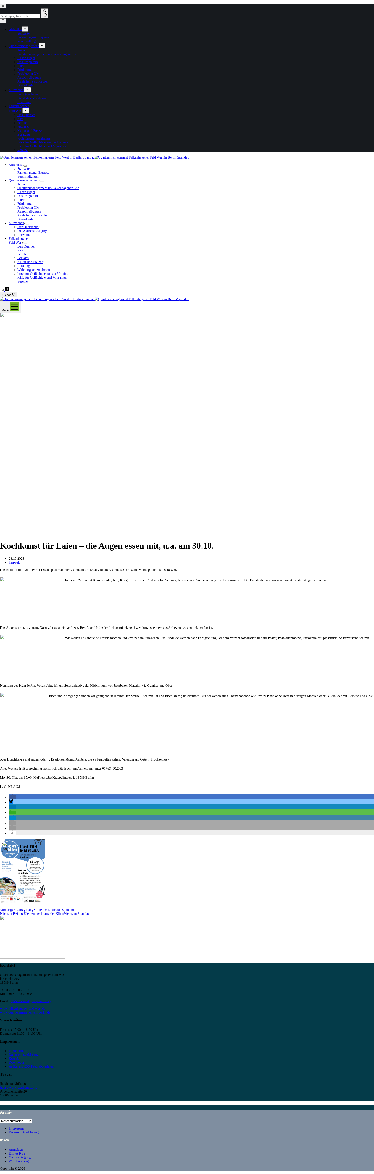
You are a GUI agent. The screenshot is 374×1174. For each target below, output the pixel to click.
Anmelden (16, 1149)
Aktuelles (15, 165)
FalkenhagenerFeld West (19, 240)
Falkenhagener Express (33, 172)
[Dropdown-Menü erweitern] (25, 166)
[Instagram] (7, 290)
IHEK (21, 200)
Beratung (23, 266)
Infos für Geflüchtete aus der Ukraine (42, 273)
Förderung (24, 203)
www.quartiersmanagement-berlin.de (25, 1012)
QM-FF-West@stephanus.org (31, 1001)
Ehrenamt (24, 235)
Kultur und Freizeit (30, 262)
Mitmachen (16, 223)
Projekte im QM (28, 207)
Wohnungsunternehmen (33, 270)
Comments (20, 1157)
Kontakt (14, 1058)
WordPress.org (19, 1161)
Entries (17, 1153)
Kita (20, 250)
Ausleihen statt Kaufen (32, 215)
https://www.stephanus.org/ (18, 1087)
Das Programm (27, 196)
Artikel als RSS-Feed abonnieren (31, 1066)
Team (21, 184)
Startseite (23, 168)
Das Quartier (26, 246)
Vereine (22, 281)
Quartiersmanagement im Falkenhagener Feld (48, 188)
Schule (22, 254)
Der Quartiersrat (28, 227)
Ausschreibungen (29, 211)
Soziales (23, 258)
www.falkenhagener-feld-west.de (22, 1008)
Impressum (16, 1051)
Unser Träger (26, 192)
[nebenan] (3, 290)
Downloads (25, 219)
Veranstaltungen (28, 176)
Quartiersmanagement (24, 180)
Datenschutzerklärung (24, 1054)
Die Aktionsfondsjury (32, 231)
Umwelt (14, 562)
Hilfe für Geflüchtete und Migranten (42, 277)
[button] (12, 797)
